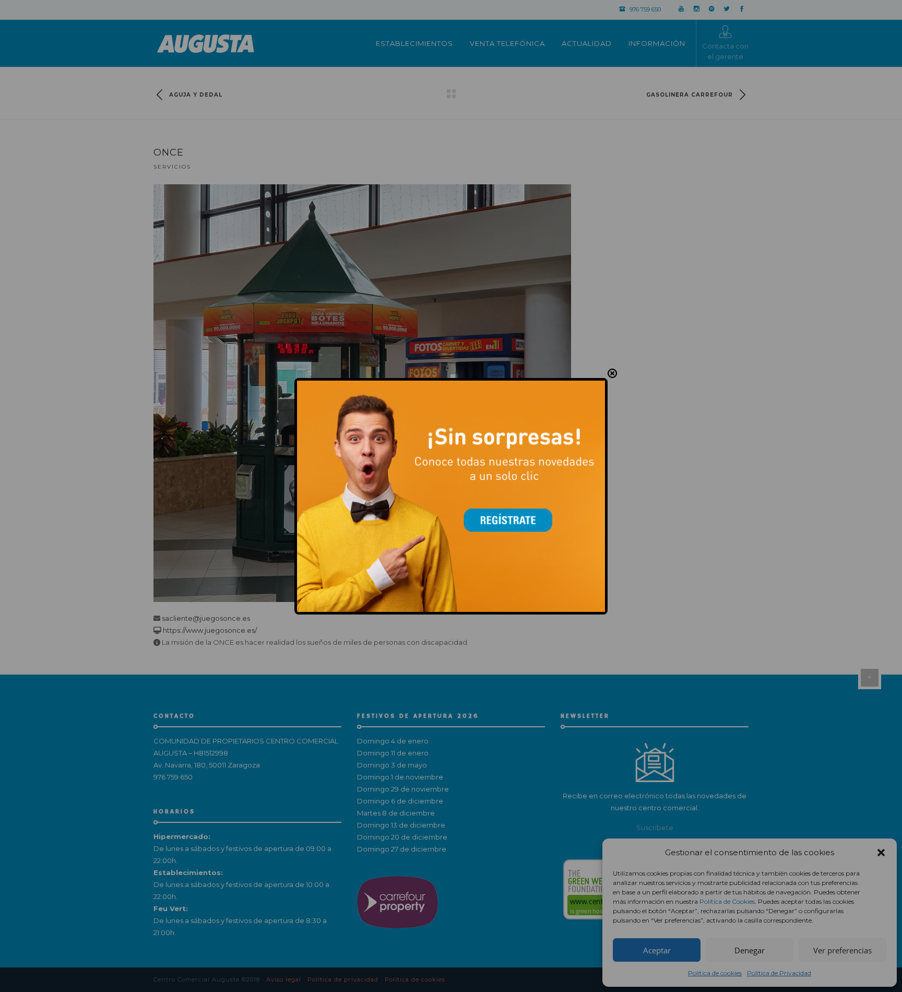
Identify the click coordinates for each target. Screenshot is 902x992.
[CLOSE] (612, 373)
